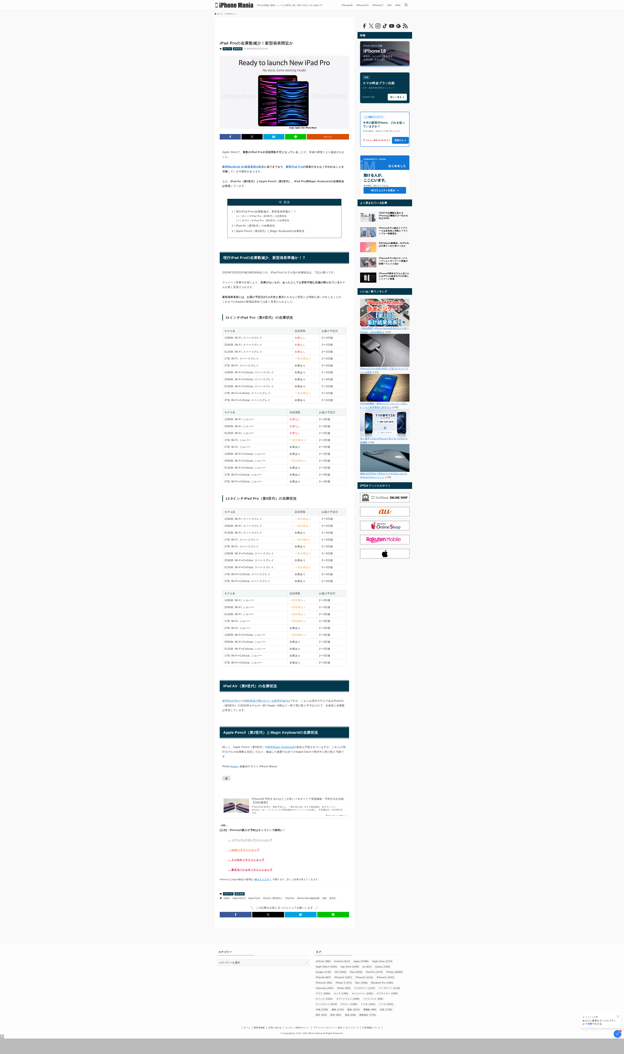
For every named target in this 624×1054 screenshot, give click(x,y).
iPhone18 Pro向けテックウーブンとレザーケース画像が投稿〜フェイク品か (393, 261)
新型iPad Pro (294, 166)
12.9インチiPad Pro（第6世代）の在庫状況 (265, 220)
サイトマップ (352, 1027)
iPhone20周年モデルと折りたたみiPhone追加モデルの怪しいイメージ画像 (394, 276)
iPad (356, 972)
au (367, 966)
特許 (321, 1015)
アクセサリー (364, 988)
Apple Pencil (239, 898)
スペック (324, 999)
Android (342, 961)
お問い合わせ (275, 1027)
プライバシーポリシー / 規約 (327, 1027)
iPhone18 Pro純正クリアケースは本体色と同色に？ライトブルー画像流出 (393, 231)
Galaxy (382, 966)
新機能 (369, 1009)
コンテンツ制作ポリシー (297, 1027)
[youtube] (392, 26)
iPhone (394, 972)
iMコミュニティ (262, 879)
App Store (350, 966)
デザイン (349, 1004)
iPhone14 (385, 977)
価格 (338, 1009)
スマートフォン (347, 999)
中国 (322, 1009)
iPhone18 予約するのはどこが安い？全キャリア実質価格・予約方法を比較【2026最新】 (298, 801)
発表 (350, 1015)
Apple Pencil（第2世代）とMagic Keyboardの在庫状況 (270, 231)
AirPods (323, 961)
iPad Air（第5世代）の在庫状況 (255, 225)
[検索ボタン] (406, 5)
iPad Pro (227, 49)
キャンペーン (362, 993)
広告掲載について (371, 1027)
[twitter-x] (371, 26)
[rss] (405, 26)
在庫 (324, 898)
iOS (340, 972)
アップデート (389, 988)
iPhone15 (324, 983)
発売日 (332, 898)
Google (323, 972)
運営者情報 (259, 1027)
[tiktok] (385, 26)
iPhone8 (323, 977)
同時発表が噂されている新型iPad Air (267, 700)
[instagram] (378, 26)
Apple (234, 766)
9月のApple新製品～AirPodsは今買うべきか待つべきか (394, 244)
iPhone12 (343, 977)
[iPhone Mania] (234, 5)
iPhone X (344, 983)
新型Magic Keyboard (280, 747)
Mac (361, 983)
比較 (386, 1009)
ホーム (247, 1027)
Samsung (324, 988)
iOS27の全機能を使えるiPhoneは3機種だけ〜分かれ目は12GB (393, 216)
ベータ (386, 1004)
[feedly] (398, 26)
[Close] (2, 1037)
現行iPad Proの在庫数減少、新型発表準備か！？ (266, 211)
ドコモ (368, 1004)
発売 (335, 1015)
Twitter (343, 988)
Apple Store (254, 898)
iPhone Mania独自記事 (308, 898)
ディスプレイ (326, 1004)
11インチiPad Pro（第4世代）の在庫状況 (264, 216)
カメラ (341, 993)
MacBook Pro (382, 983)
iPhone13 (364, 977)
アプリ (323, 993)
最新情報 (238, 49)
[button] (230, 137)
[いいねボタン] (226, 778)
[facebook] (364, 26)
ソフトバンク (373, 999)
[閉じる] (618, 1016)
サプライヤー (387, 993)
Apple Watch (326, 966)
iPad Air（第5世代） (273, 898)
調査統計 (367, 1015)
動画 (353, 1009)
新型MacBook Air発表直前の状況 (243, 166)
